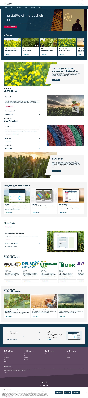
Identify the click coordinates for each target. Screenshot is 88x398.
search (78, 4)
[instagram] (47, 385)
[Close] (86, 392)
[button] (22, 96)
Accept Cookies (76, 392)
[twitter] (40, 385)
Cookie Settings (59, 392)
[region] (44, 392)
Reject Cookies (67, 392)
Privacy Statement (9, 396)
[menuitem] (6, 7)
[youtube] (44, 385)
